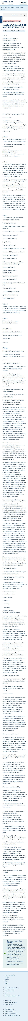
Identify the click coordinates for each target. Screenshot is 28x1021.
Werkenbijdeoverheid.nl (11, 1015)
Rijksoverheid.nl (9, 1011)
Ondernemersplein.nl (11, 1013)
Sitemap (7, 994)
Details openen (1, 19)
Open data (8, 1000)
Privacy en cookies (10, 990)
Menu (24, 2)
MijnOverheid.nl (9, 1009)
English (7, 979)
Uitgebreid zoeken (19, 7)
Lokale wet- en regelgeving (7, 7)
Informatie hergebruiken (11, 988)
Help (6, 981)
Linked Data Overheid (11, 1002)
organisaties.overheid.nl (13, 959)
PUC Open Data (9, 1004)
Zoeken (7, 983)
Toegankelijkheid (9, 992)
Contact (7, 977)
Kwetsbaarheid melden (11, 996)
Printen (21, 15)
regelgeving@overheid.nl (13, 964)
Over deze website (10, 975)
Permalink (14, 15)
